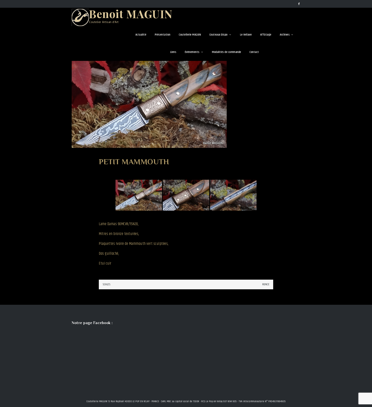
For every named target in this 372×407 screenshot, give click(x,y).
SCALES (106, 284)
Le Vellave (246, 34)
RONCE (266, 284)
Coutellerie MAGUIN (190, 34)
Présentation (162, 34)
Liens (173, 52)
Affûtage (265, 34)
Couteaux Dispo (218, 34)
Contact (254, 52)
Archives (285, 34)
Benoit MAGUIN (131, 13)
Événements (192, 52)
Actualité (140, 34)
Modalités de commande (226, 52)
